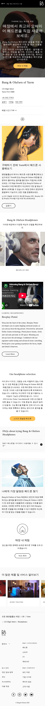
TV (31, 657)
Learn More (12, 354)
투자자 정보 (32, 682)
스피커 (32, 652)
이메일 (11, 102)
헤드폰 (32, 647)
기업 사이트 (32, 677)
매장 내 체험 (24, 66)
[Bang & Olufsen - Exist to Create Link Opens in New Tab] (42, 5)
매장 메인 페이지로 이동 (14, 3)
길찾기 (4, 102)
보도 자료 (32, 672)
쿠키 (12, 677)
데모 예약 (18, 102)
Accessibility (12, 682)
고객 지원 (32, 686)
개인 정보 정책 (12, 672)
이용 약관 (12, 686)
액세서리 (32, 661)
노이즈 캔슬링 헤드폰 (24, 419)
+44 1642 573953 (8, 97)
